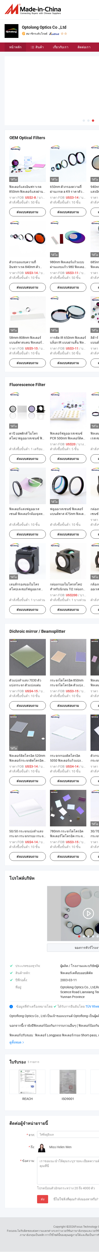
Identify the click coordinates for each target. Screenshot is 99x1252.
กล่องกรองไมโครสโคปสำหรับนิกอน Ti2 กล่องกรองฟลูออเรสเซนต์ (67, 589)
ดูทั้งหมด (15, 1042)
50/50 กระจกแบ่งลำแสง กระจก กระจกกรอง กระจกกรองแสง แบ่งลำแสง (27, 836)
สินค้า (39, 47)
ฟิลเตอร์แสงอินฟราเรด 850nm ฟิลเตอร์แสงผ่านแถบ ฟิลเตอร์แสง (26, 191)
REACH (27, 1099)
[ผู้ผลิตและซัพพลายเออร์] (34, 9)
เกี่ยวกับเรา (60, 47)
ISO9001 (68, 1099)
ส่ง (42, 1199)
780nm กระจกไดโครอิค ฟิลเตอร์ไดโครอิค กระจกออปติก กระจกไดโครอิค (67, 836)
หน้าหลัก (15, 47)
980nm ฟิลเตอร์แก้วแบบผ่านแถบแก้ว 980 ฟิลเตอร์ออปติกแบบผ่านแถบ (68, 267)
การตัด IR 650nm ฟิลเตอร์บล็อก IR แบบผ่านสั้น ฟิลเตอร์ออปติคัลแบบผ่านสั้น (68, 342)
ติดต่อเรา (84, 47)
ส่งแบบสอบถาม (27, 212)
